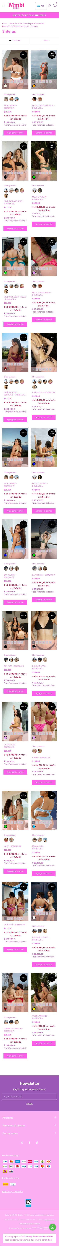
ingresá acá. (50, 1220)
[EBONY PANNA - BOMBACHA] (6, 99)
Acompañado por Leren (20, 1228)
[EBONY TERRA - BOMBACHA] (16, 99)
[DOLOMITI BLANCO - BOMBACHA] (40, 659)
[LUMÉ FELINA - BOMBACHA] (6, 195)
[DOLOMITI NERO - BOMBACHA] (45, 659)
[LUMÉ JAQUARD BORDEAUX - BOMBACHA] (6, 190)
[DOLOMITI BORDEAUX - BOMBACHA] (34, 659)
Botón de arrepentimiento (30, 1223)
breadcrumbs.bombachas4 (15, 26)
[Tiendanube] (41, 1228)
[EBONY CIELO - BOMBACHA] (11, 99)
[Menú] (4, 6)
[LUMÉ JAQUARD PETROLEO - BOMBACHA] (16, 190)
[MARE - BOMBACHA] (40, 751)
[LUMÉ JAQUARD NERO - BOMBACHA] (11, 190)
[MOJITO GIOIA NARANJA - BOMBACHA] (40, 99)
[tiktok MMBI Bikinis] (37, 1142)
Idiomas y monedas (12, 1191)
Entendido (47, 1240)
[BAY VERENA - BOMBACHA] (6, 568)
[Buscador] (49, 6)
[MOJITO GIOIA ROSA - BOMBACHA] (34, 99)
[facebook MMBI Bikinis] (29, 1142)
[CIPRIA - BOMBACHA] (34, 751)
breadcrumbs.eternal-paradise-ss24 (27, 23)
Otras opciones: (10, 94)
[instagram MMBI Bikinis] (22, 1142)
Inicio (4, 23)
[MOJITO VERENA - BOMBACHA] (40, 190)
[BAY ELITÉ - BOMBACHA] (16, 568)
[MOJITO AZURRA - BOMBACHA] (34, 190)
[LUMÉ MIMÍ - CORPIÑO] (22, 190)
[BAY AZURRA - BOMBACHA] (11, 568)
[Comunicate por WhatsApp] (52, 1227)
